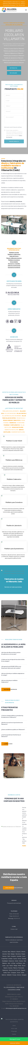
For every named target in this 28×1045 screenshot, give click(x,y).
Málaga (15, 965)
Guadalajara (5, 961)
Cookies (14, 1034)
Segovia (23, 970)
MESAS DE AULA (21, 418)
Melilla (19, 965)
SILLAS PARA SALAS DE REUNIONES (11, 415)
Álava (9, 951)
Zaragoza (24, 975)
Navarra (5, 968)
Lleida (3, 965)
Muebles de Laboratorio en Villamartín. (14, 58)
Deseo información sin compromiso (14, 887)
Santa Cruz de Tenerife (14, 970)
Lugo (7, 965)
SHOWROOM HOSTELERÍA (18, 432)
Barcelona (18, 954)
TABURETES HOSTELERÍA (11, 429)
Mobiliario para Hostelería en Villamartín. (14, 62)
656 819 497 (16, 916)
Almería (23, 951)
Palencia (15, 968)
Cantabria (13, 956)
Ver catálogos (13, 73)
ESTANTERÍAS (20, 422)
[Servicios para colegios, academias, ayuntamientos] (14, 1020)
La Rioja (13, 963)
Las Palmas (19, 963)
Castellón (19, 956)
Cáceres (4, 956)
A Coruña (4, 951)
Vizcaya (14, 975)
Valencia (4, 975)
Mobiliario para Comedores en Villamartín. (14, 55)
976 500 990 (16, 913)
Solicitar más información (10, 689)
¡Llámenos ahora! (8, 743)
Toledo (22, 972)
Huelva (16, 961)
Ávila (9, 954)
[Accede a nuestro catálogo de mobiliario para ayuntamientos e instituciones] (14, 543)
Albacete (13, 951)
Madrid (11, 965)
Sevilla (5, 972)
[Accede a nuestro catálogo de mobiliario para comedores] (14, 497)
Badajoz (13, 954)
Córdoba (10, 958)
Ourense (10, 968)
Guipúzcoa (11, 961)
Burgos (23, 954)
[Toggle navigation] (26, 9)
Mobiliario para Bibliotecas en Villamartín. (14, 51)
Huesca (21, 961)
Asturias (4, 954)
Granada (24, 958)
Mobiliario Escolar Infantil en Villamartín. (14, 48)
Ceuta (23, 956)
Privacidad (14, 1031)
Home (14, 1025)
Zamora (19, 975)
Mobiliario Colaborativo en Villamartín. (14, 53)
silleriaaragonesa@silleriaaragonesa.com (16, 1008)
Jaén (9, 963)
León (24, 963)
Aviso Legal (14, 1028)
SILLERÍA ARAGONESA (10, 987)
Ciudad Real (4, 958)
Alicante (18, 951)
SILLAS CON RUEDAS (10, 413)
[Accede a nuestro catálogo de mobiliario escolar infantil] (14, 436)
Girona (19, 958)
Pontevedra (21, 968)
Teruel (18, 972)
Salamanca (5, 970)
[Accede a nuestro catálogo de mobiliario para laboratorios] (14, 520)
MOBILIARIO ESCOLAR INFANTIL (10, 411)
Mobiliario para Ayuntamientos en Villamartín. (14, 60)
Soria (8, 972)
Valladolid (9, 975)
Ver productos (13, 68)
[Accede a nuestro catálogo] (14, 475)
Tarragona (13, 972)
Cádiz (8, 956)
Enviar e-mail (14, 929)
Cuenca (15, 958)
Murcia (23, 965)
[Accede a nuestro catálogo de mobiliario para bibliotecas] (14, 456)
